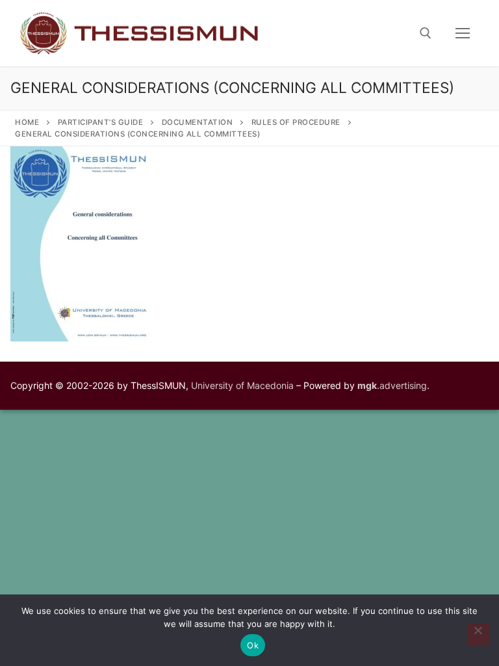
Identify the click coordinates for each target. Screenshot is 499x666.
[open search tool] (425, 33)
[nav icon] (462, 33)
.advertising (392, 385)
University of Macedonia (242, 385)
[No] (478, 635)
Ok (253, 645)
